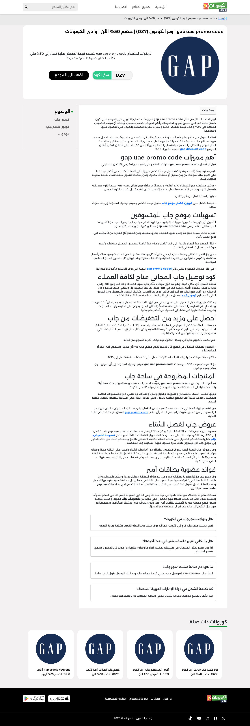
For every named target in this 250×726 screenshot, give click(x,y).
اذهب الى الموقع (69, 75)
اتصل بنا (121, 7)
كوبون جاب (61, 119)
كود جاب (63, 134)
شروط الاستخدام (138, 698)
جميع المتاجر (141, 7)
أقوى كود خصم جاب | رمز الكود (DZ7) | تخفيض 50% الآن (151, 672)
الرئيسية (160, 7)
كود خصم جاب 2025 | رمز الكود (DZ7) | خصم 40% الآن (200, 672)
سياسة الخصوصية (115, 698)
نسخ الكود (102, 75)
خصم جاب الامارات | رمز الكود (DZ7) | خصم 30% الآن (103, 672)
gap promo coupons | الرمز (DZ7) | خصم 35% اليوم (53, 672)
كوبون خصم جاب (57, 126)
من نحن (168, 698)
